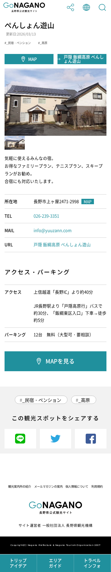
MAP (32, 59)
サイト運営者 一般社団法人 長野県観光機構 (55, 525)
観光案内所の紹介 (19, 486)
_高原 (84, 399)
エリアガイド (55, 563)
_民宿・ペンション (41, 399)
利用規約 (97, 486)
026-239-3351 (46, 216)
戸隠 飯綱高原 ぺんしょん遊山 (84, 59)
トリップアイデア (18, 563)
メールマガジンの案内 (48, 486)
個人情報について (76, 486)
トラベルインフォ (92, 563)
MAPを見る (60, 361)
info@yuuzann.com (52, 230)
